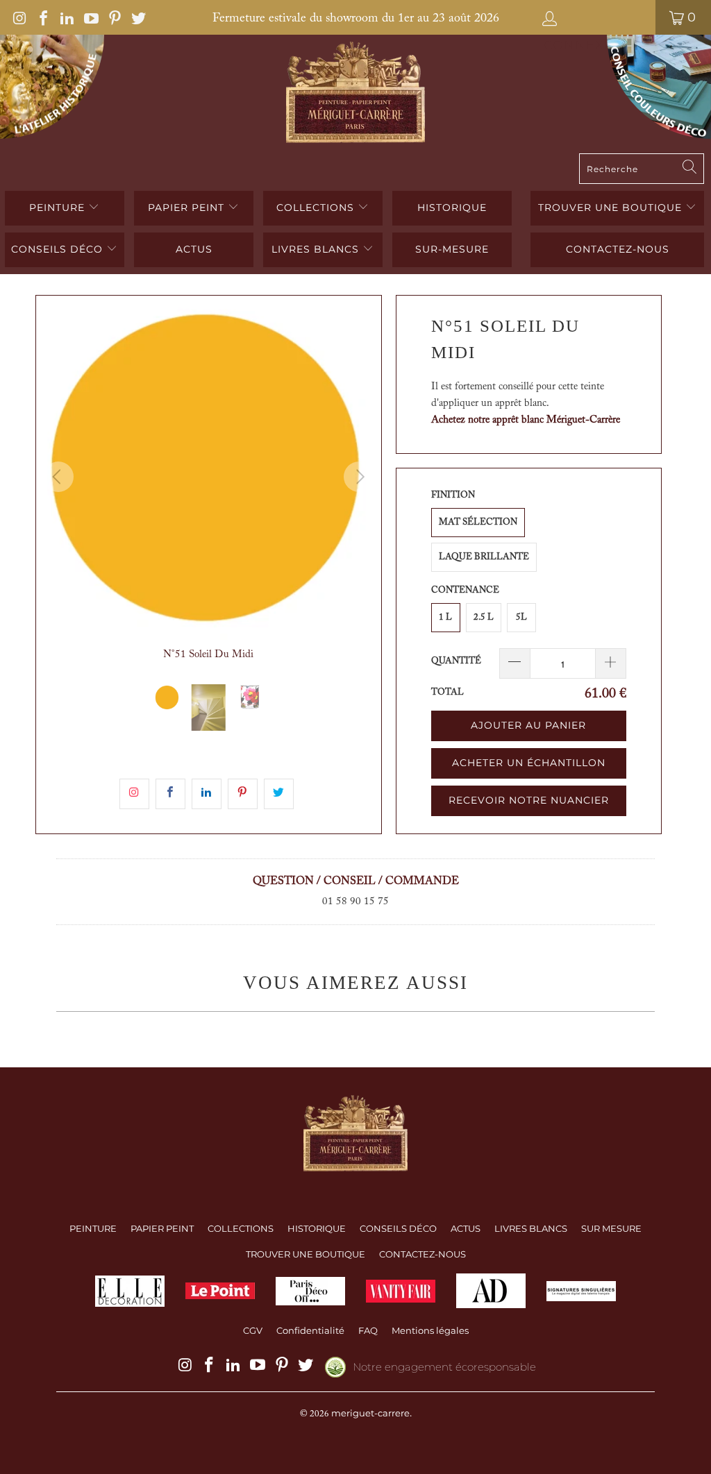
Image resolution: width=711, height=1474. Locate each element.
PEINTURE (58, 207)
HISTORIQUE (452, 207)
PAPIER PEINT (188, 207)
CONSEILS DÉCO (58, 249)
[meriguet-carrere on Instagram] (18, 17)
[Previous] (58, 476)
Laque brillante (484, 556)
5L (521, 617)
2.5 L (484, 617)
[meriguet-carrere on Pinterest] (114, 17)
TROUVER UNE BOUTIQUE (611, 207)
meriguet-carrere (370, 1412)
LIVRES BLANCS (316, 249)
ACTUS (194, 249)
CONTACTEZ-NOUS (422, 1254)
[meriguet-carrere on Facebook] (42, 17)
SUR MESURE (611, 1228)
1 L (445, 617)
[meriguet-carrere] (355, 94)
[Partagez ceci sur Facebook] (170, 794)
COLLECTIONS (317, 207)
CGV (252, 1330)
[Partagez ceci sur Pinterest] (243, 794)
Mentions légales (430, 1330)
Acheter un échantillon (528, 762)
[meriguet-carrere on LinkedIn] (66, 17)
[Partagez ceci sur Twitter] (279, 794)
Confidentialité (310, 1330)
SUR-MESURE (452, 249)
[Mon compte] (592, 17)
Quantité (456, 661)
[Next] (359, 476)
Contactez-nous (617, 249)
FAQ (368, 1330)
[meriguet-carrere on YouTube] (89, 17)
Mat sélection (478, 522)
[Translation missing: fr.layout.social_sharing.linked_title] (206, 794)
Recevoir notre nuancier (529, 800)
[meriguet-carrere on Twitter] (137, 17)
